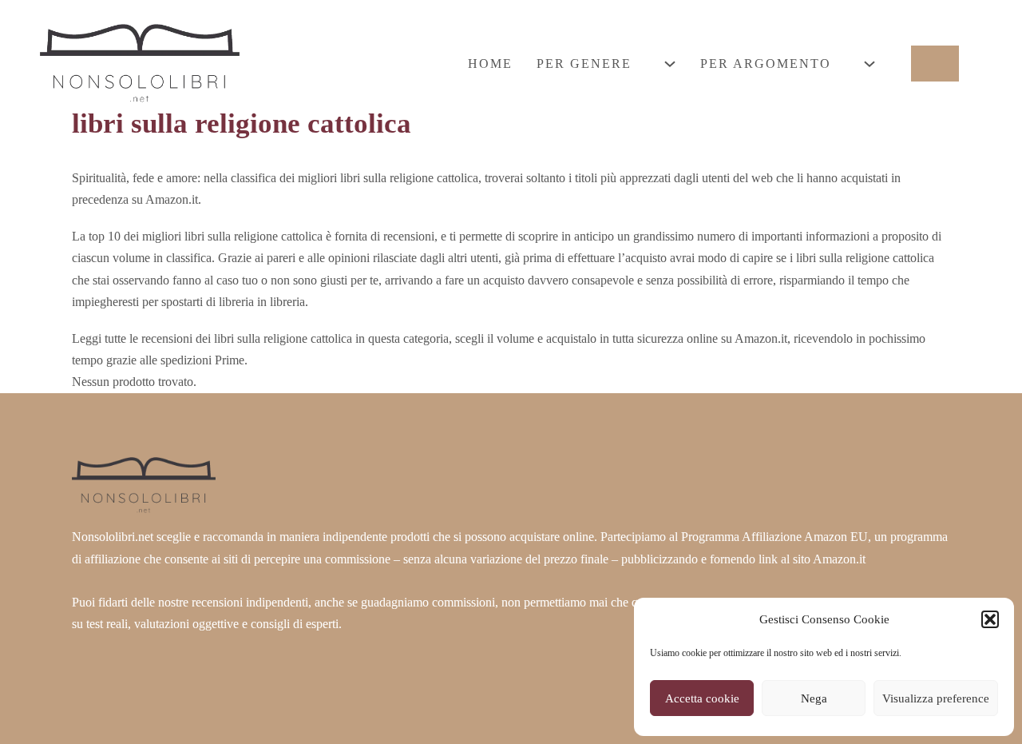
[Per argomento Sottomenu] (869, 64)
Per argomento (765, 63)
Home (490, 63)
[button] (990, 619)
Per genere (584, 63)
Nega (814, 698)
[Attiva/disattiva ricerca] (935, 64)
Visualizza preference (935, 698)
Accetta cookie (702, 698)
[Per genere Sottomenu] (670, 64)
